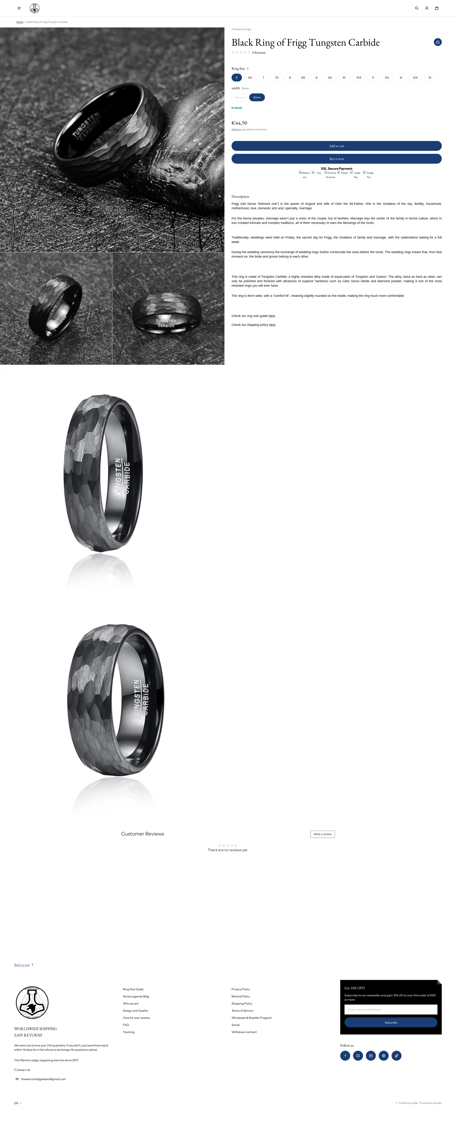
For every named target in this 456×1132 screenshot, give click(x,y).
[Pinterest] (384, 1056)
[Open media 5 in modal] (112, 477)
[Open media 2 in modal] (112, 139)
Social (236, 1025)
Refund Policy (241, 996)
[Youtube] (358, 1056)
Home (19, 22)
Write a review (323, 834)
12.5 (415, 77)
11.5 (387, 77)
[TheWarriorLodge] (34, 8)
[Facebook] (345, 1056)
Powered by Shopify (431, 1103)
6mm (257, 97)
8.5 (303, 77)
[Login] (427, 8)
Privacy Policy (241, 989)
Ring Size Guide (133, 989)
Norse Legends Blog (136, 996)
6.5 (250, 77)
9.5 (330, 77)
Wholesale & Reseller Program (252, 1018)
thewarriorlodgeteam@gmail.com (43, 1079)
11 (373, 77)
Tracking (128, 1032)
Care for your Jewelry (136, 1018)
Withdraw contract (244, 1032)
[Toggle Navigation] (19, 8)
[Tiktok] (396, 1056)
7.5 (276, 77)
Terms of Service (242, 1010)
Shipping (236, 129)
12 (401, 77)
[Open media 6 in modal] (112, 702)
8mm (239, 97)
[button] (417, 8)
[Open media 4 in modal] (168, 308)
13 (429, 77)
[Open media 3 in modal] (56, 308)
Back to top (22, 964)
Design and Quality (135, 1010)
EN (16, 1103)
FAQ (126, 1025)
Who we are (130, 1003)
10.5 (358, 77)
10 (344, 77)
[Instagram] (371, 1056)
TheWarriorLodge (408, 1103)
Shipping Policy (242, 1003)
